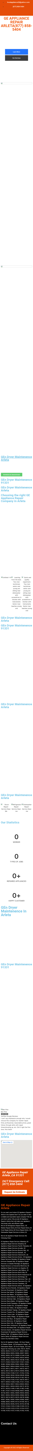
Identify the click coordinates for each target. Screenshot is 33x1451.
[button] (3, 1119)
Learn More (16, 52)
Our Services (16, 58)
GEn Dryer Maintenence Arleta (16, 458)
